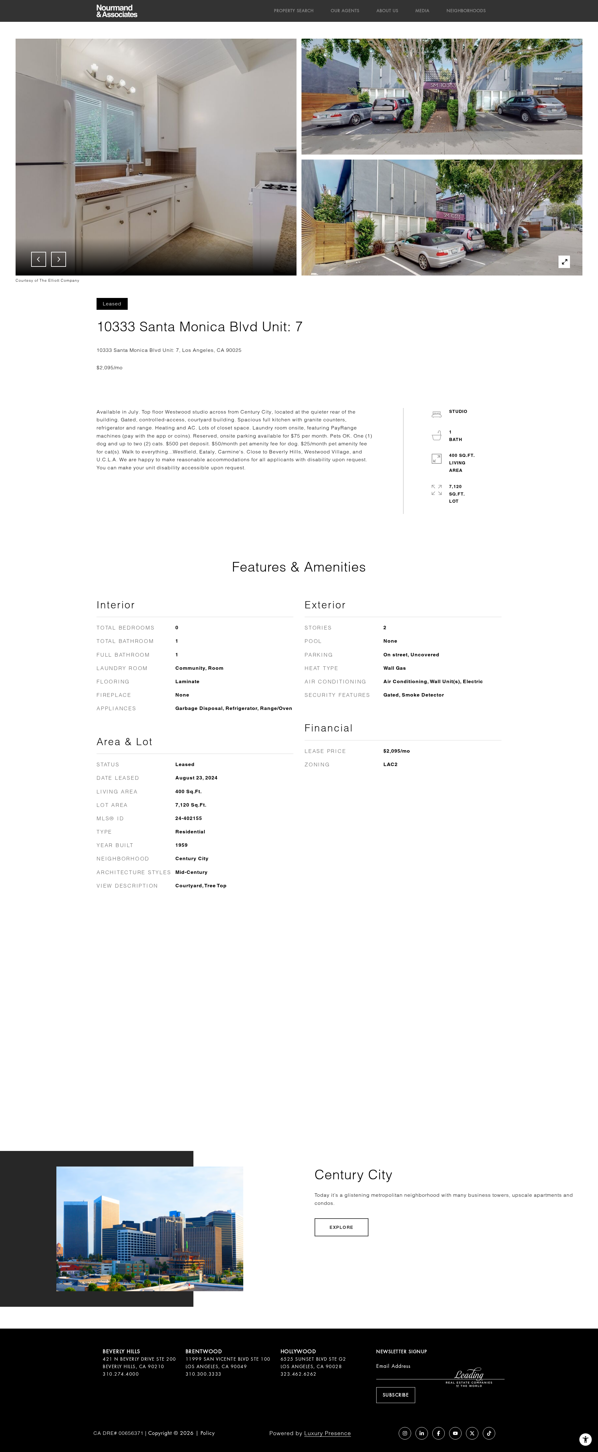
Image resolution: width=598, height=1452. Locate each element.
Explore (342, 1227)
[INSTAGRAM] (405, 1433)
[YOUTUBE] (455, 1433)
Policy (208, 1433)
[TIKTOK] (489, 1433)
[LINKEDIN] (421, 1433)
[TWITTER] (472, 1433)
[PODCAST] (388, 1433)
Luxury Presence (327, 1433)
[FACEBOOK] (438, 1433)
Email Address (393, 1366)
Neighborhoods (466, 10)
